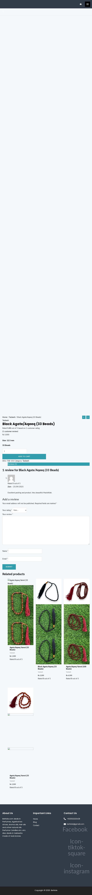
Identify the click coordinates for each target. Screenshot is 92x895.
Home (4, 417)
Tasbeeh (12, 417)
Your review (7, 514)
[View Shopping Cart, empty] (81, 4)
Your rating (7, 510)
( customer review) (10, 431)
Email (5, 559)
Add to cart (24, 456)
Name (5, 551)
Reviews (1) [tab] (12, 464)
